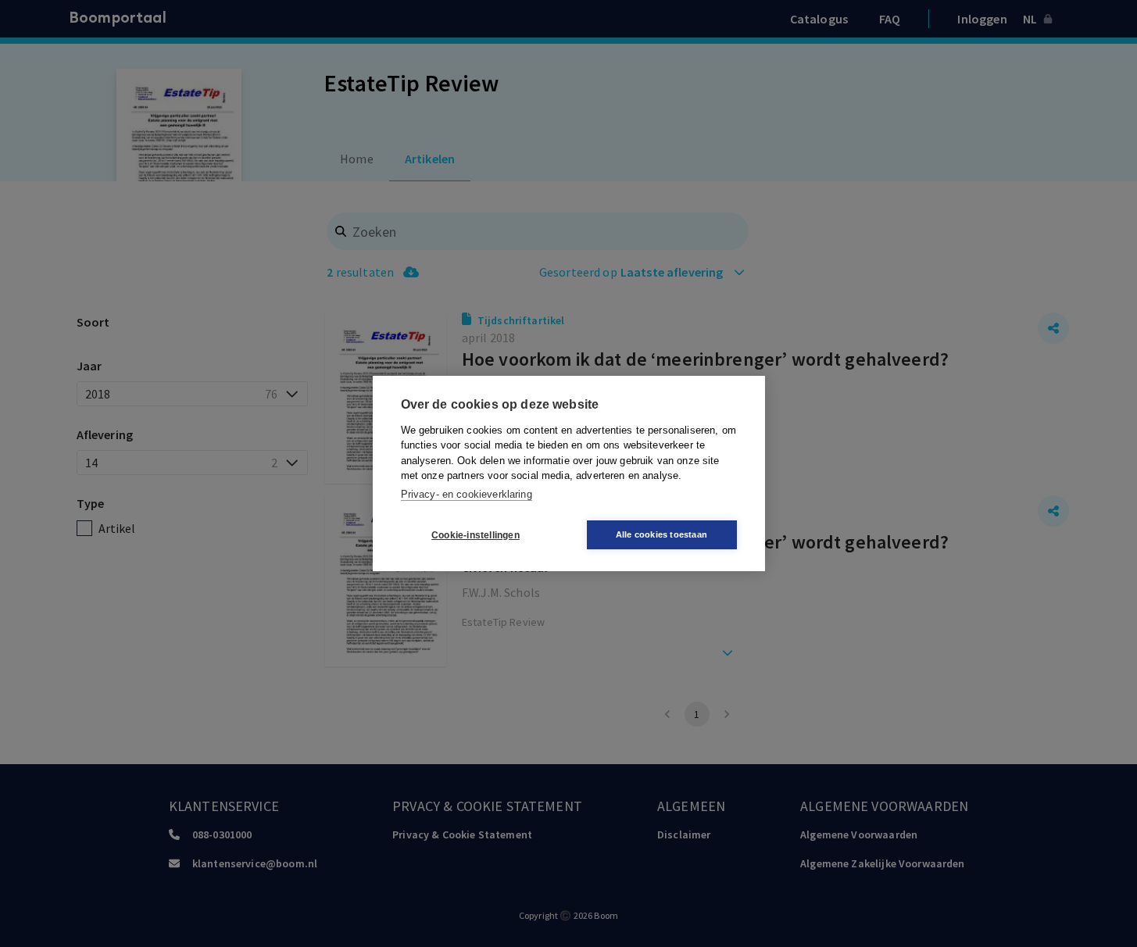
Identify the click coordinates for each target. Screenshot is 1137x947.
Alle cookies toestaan (661, 534)
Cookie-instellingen (475, 535)
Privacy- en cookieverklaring (466, 494)
